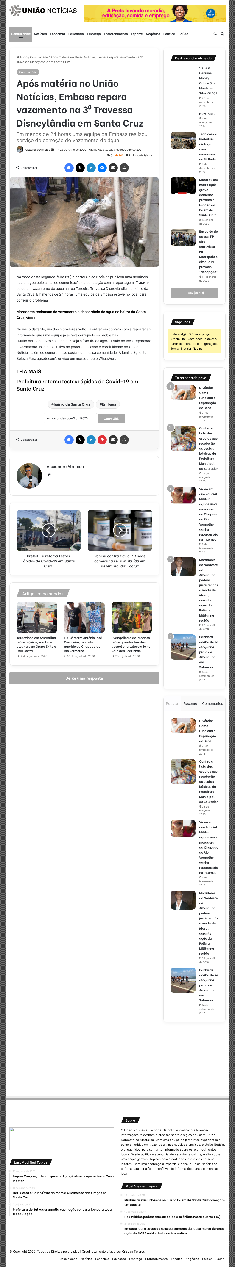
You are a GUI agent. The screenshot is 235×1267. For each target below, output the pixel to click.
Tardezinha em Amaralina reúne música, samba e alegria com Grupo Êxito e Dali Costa (36, 644)
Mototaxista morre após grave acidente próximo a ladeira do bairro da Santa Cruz (208, 197)
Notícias (40, 33)
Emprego (94, 33)
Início (23, 57)
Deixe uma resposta (84, 678)
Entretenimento (116, 33)
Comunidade (21, 33)
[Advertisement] (194, 1057)
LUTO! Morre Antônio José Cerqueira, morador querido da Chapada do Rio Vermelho (83, 644)
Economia (57, 33)
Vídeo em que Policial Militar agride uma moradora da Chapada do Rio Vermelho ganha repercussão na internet (208, 514)
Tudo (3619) (194, 293)
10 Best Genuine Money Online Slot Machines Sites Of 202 (208, 80)
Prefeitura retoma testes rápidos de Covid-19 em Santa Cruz (77, 384)
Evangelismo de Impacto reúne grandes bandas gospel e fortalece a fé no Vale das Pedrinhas (131, 644)
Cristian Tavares (133, 1251)
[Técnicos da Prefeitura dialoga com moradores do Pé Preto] (183, 140)
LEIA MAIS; (30, 371)
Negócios (153, 33)
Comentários (212, 703)
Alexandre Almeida (37, 149)
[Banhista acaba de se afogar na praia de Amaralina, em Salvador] (183, 647)
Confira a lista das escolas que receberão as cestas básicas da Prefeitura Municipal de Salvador (208, 448)
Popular (172, 703)
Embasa (109, 404)
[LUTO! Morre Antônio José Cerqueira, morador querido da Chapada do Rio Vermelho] (84, 617)
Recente (190, 703)
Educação (76, 33)
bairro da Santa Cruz (72, 404)
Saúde (183, 33)
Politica (169, 33)
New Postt (207, 113)
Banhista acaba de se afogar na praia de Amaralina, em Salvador (208, 651)
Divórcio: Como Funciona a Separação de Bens (207, 397)
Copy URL (111, 418)
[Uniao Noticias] (43, 11)
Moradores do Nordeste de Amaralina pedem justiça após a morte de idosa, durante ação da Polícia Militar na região (208, 589)
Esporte (137, 33)
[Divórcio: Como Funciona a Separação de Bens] (183, 392)
